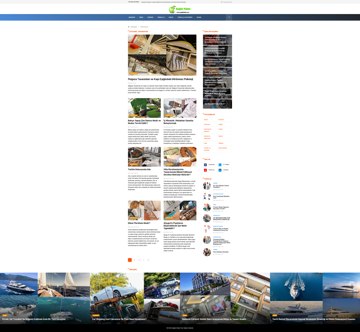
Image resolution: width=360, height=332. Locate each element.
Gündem (150, 17)
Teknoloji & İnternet (185, 17)
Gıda (205, 143)
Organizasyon (217, 237)
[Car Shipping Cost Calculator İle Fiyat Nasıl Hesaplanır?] (135, 298)
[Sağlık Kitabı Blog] (180, 9)
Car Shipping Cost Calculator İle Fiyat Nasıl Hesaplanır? (119, 319)
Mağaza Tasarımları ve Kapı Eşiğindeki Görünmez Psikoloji (160, 79)
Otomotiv (96, 315)
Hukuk (199, 17)
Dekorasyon (133, 73)
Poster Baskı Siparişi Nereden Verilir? (221, 208)
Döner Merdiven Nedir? (139, 223)
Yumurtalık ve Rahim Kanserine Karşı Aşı (220, 229)
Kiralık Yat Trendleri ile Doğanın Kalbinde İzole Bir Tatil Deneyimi (33, 319)
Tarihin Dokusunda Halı (139, 169)
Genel (141, 17)
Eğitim (221, 136)
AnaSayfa (132, 17)
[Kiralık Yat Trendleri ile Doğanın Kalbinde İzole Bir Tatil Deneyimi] (45, 298)
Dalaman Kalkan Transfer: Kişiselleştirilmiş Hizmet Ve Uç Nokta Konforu (160, 2)
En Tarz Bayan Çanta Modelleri (221, 186)
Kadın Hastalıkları (218, 226)
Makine (221, 143)
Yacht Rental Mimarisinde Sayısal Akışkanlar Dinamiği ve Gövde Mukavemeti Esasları (313, 319)
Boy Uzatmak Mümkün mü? (221, 197)
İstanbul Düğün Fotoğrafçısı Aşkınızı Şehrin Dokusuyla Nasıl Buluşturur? (221, 241)
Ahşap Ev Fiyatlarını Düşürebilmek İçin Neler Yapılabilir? (175, 226)
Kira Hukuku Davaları (221, 252)
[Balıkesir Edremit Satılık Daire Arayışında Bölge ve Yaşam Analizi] (225, 298)
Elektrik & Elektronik (207, 137)
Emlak (184, 315)
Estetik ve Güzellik (207, 149)
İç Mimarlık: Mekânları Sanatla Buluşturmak (178, 121)
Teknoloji (161, 17)
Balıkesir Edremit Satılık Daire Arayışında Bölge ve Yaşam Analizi (214, 319)
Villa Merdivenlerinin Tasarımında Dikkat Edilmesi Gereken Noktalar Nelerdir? (178, 172)
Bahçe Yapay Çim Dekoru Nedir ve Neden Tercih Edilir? (144, 121)
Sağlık (171, 17)
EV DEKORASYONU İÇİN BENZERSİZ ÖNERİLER (221, 218)
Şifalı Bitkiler (223, 148)
